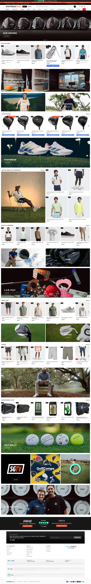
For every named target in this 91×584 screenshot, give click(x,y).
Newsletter (48, 551)
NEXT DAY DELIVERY (42, 2)
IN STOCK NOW (11, 2)
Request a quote (61, 525)
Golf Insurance (9, 552)
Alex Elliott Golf (29, 556)
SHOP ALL (43, 170)
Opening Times (29, 552)
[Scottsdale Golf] (13, 6)
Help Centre (9, 547)
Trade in (28, 554)
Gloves (45, 9)
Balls (39, 9)
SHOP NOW (6, 36)
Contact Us (9, 554)
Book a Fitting (27, 526)
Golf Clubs (14, 9)
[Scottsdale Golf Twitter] (14, 540)
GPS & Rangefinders (61, 9)
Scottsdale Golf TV (30, 547)
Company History (30, 549)
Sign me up (77, 537)
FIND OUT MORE (8, 509)
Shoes (28, 9)
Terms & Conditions (19, 581)
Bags (34, 9)
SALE (84, 9)
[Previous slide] (2, 56)
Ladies (29, 6)
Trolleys (52, 9)
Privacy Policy (26, 581)
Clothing (22, 9)
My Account (48, 547)
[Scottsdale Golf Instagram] (12, 540)
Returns (8, 551)
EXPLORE (7, 292)
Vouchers (48, 549)
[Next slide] (88, 56)
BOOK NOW (35, 86)
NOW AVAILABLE (73, 2)
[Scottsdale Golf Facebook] (10, 540)
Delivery (8, 549)
